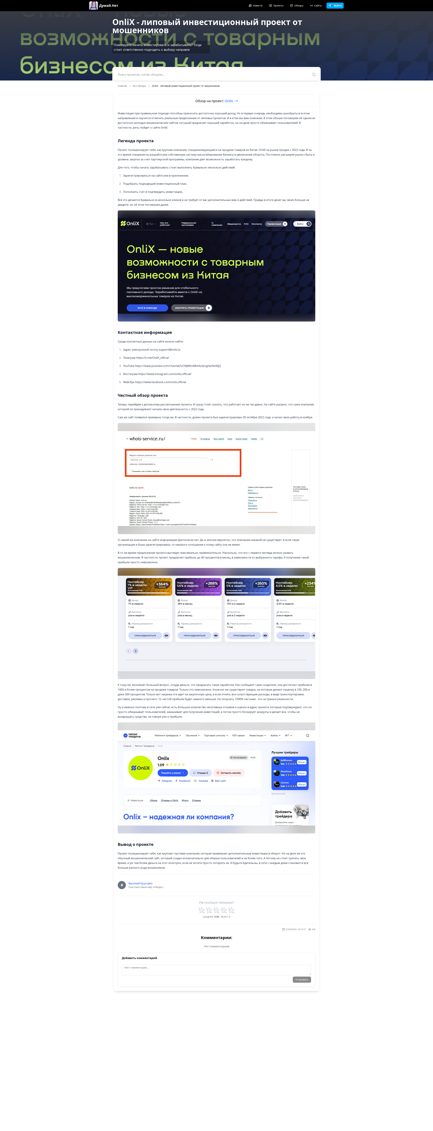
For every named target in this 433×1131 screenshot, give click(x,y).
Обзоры (298, 5)
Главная (122, 85)
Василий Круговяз (140, 883)
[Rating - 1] (201, 910)
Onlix (229, 101)
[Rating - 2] (209, 910)
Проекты (278, 5)
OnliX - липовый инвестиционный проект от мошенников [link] (186, 85)
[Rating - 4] (224, 910)
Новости (258, 5)
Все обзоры (139, 85)
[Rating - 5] (231, 910)
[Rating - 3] (216, 910)
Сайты (318, 5)
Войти (338, 5)
